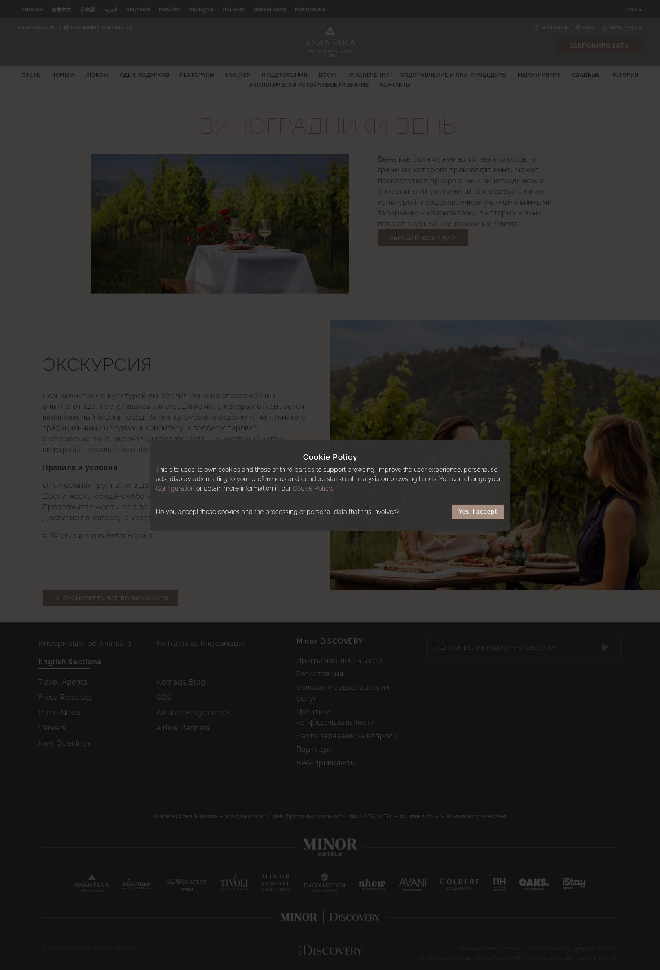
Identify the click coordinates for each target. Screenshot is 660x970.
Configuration (175, 488)
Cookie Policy (312, 488)
